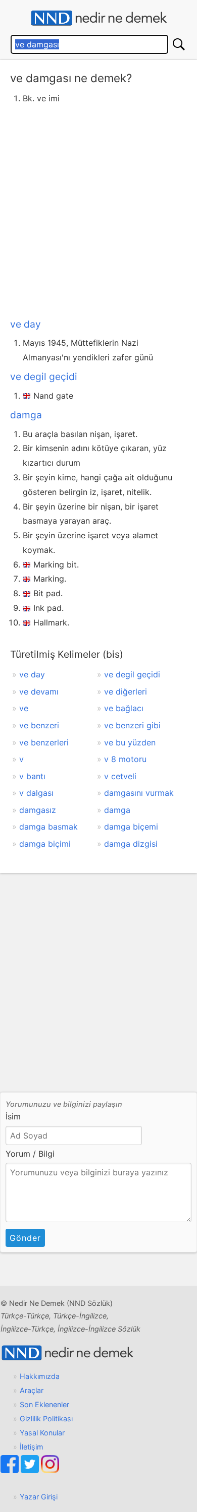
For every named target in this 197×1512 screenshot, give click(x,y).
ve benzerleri (44, 742)
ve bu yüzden (130, 742)
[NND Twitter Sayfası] (31, 1470)
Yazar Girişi (39, 1496)
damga (26, 415)
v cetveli (120, 776)
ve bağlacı (123, 708)
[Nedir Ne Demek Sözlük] (98, 18)
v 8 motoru (125, 759)
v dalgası (36, 793)
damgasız (37, 810)
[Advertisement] (98, 209)
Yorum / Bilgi (30, 1154)
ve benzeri (39, 725)
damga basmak (48, 827)
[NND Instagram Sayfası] (50, 1470)
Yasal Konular (42, 1432)
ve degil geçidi (43, 376)
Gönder (25, 1238)
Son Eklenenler (44, 1404)
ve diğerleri (125, 691)
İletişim (31, 1446)
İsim (13, 1116)
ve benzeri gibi (132, 725)
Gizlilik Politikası (46, 1418)
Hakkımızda (40, 1376)
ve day (25, 324)
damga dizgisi (131, 844)
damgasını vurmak (139, 793)
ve (23, 708)
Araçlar (31, 1390)
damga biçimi (45, 844)
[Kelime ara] (179, 44)
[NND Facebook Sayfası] (11, 1470)
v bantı (32, 776)
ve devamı (39, 691)
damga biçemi (131, 827)
